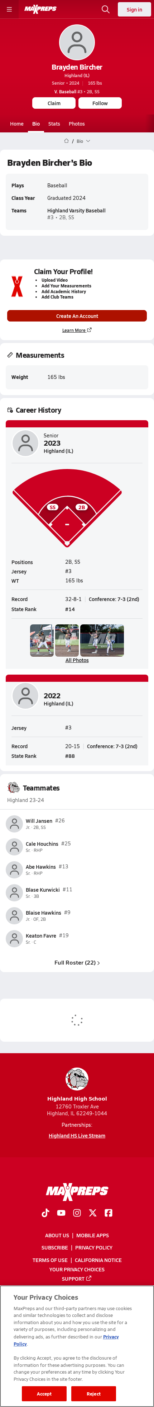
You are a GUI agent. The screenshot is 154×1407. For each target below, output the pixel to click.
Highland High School (77, 1098)
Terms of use (50, 1259)
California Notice (98, 1259)
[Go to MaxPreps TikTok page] (45, 1214)
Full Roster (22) (75, 962)
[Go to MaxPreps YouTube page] (61, 1214)
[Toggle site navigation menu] (9, 9)
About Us (57, 1235)
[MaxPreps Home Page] (66, 141)
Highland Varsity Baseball (76, 210)
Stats (54, 123)
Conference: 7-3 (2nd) (114, 598)
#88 (70, 755)
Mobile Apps (92, 1235)
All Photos (77, 660)
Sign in (134, 9)
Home (17, 123)
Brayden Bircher (77, 66)
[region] (77, 1346)
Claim (54, 103)
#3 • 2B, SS (77, 91)
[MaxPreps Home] (40, 9)
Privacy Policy (93, 1247)
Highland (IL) (77, 75)
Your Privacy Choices (77, 1269)
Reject (94, 1393)
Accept (44, 1393)
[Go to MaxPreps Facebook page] (108, 1214)
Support (73, 1278)
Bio (36, 123)
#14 (70, 609)
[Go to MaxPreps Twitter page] (92, 1214)
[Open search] (105, 9)
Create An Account (77, 315)
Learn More (74, 330)
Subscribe (55, 1247)
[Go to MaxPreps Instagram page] (77, 1214)
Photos (77, 123)
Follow (100, 103)
